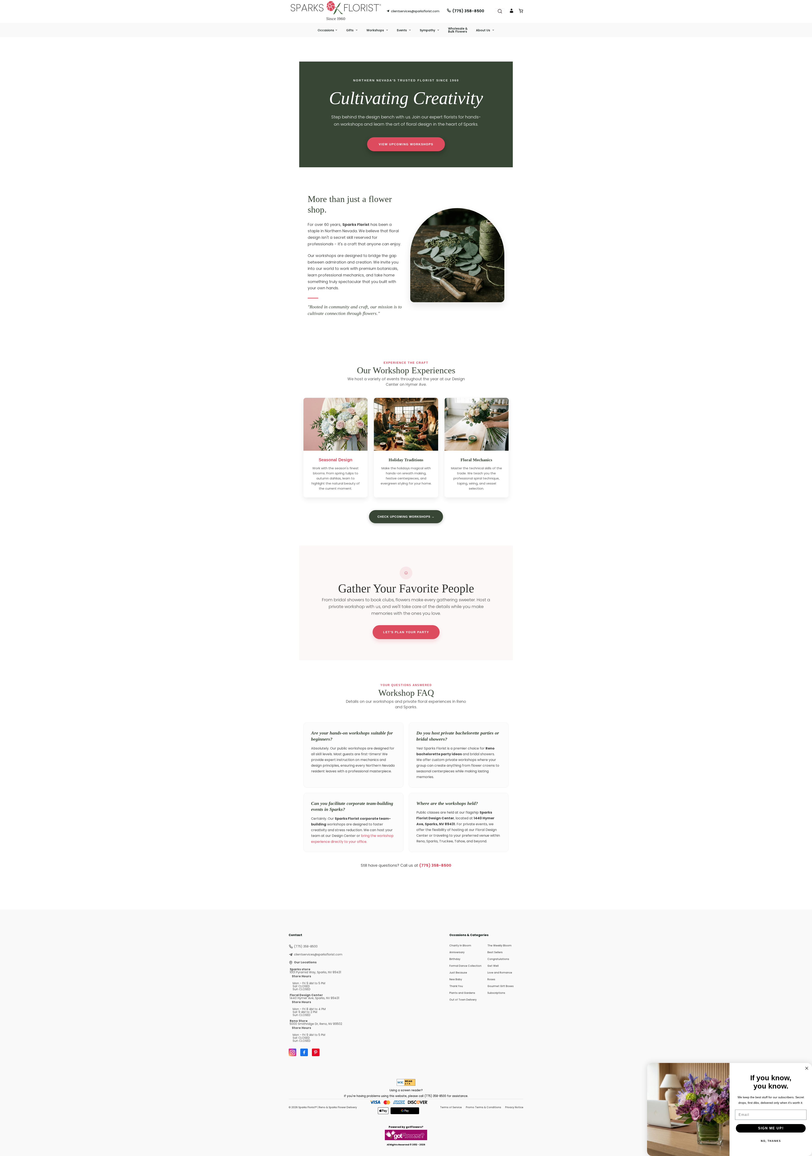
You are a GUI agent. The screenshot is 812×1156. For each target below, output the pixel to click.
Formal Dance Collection (465, 966)
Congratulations (498, 959)
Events (402, 30)
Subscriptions (496, 993)
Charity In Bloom (460, 945)
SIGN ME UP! (771, 1128)
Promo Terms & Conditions (483, 1107)
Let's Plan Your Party (406, 632)
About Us (483, 30)
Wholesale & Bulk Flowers (458, 30)
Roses (491, 979)
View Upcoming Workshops (406, 144)
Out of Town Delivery (463, 999)
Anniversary (457, 952)
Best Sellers (495, 952)
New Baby (455, 979)
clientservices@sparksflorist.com (415, 11)
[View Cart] (520, 11)
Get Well (493, 966)
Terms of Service (451, 1107)
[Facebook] (304, 1052)
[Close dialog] (807, 1068)
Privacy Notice (514, 1107)
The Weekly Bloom (499, 945)
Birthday (454, 959)
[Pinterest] (316, 1052)
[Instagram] (292, 1052)
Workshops (375, 30)
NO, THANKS (771, 1141)
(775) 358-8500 (468, 11)
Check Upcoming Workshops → (406, 516)
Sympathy (428, 30)
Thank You (456, 986)
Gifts (350, 30)
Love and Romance (499, 972)
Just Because (458, 972)
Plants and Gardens (462, 993)
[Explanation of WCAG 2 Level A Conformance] (406, 1084)
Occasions (326, 30)
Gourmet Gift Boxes (500, 986)
